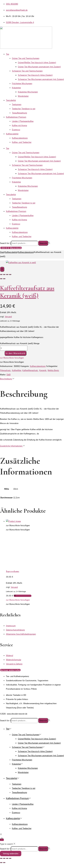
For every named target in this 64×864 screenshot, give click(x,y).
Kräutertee (16, 88)
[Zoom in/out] (10, 274)
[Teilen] (7, 858)
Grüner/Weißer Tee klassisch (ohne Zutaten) (37, 62)
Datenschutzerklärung (15, 630)
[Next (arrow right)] (4, 278)
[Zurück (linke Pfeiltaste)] (1, 862)
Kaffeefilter (16, 370)
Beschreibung (6, 379)
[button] (12, 358)
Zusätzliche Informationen (11, 446)
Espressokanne (12, 571)
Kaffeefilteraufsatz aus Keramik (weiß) (27, 291)
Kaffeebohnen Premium (16, 117)
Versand (8, 317)
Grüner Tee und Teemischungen (25, 58)
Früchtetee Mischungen (22, 83)
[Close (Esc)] (1, 274)
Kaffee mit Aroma (19, 125)
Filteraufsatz (5, 370)
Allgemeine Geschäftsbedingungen (21, 634)
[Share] (4, 274)
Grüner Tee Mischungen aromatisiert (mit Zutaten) (39, 67)
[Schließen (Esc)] (10, 858)
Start (2, 252)
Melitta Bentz (53, 370)
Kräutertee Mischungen (28, 92)
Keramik (42, 370)
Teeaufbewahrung (19, 113)
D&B (9, 374)
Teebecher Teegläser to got (23, 109)
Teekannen (16, 104)
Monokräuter (23, 96)
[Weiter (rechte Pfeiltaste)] (4, 862)
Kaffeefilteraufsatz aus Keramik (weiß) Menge (19, 343)
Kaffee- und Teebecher (21, 142)
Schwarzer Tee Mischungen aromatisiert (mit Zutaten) (41, 79)
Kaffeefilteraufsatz (30, 370)
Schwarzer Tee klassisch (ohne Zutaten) (35, 75)
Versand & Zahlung (14, 664)
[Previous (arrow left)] (1, 278)
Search (43, 243)
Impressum (11, 626)
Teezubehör (11, 100)
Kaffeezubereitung (20, 138)
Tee (7, 54)
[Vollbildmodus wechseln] (4, 858)
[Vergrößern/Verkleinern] (1, 858)
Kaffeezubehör (12, 134)
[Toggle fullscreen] (7, 274)
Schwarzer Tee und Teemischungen (27, 71)
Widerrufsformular (13, 660)
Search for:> (5, 243)
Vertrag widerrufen (10, 853)
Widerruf (9, 655)
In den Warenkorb (15, 353)
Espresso (16, 130)
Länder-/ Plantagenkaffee (22, 121)
